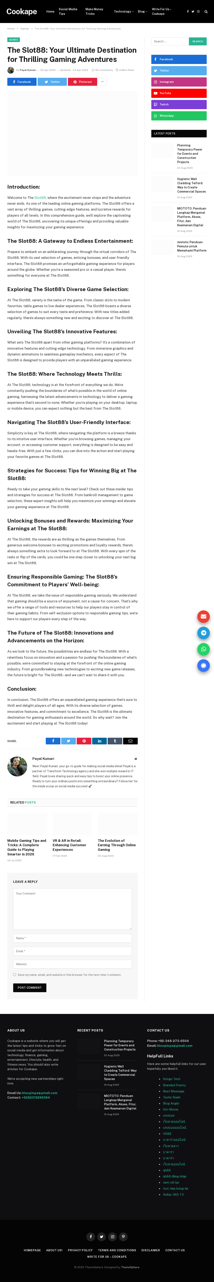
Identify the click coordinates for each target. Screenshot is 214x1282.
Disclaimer (150, 1250)
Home (50, 11)
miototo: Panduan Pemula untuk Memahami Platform (191, 246)
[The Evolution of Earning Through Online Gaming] (118, 824)
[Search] (206, 11)
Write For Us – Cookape (161, 11)
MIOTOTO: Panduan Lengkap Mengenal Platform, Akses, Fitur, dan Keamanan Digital (191, 217)
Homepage (32, 1250)
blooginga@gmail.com (39, 1093)
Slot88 (40, 198)
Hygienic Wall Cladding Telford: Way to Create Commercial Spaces (191, 185)
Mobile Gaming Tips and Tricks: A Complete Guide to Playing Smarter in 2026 (26, 847)
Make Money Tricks (94, 11)
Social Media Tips (68, 11)
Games (13, 39)
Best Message (173, 1091)
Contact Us (175, 1250)
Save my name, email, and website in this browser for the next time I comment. (69, 975)
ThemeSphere (130, 1267)
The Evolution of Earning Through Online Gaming (117, 845)
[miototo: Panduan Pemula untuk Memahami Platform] (162, 247)
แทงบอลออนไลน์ (174, 1127)
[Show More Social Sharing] (102, 82)
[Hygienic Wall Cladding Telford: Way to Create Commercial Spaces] (162, 184)
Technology (122, 11)
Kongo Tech (171, 1079)
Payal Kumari (28, 70)
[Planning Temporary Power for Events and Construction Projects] (162, 150)
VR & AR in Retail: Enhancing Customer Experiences (69, 845)
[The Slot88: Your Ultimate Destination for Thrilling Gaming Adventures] (72, 133)
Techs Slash (171, 1097)
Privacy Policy (80, 1250)
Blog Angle (171, 1103)
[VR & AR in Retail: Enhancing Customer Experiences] (73, 824)
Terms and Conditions (117, 1250)
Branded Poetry (174, 1085)
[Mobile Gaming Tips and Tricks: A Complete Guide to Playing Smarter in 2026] (27, 824)
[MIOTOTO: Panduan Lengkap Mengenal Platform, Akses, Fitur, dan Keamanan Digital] (162, 213)
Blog (141, 11)
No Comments (104, 70)
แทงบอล (169, 1115)
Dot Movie (170, 1109)
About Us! (54, 1250)
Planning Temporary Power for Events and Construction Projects (189, 154)
